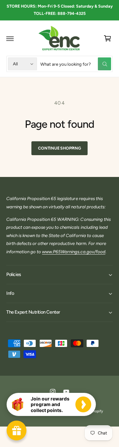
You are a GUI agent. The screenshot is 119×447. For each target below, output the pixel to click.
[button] (10, 39)
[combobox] (76, 64)
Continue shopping (59, 148)
